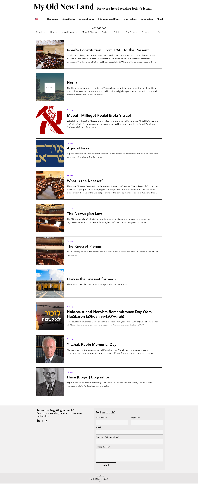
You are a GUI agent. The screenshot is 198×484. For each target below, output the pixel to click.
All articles (40, 32)
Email (99, 427)
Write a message (103, 446)
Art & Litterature (69, 32)
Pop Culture (131, 32)
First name (101, 417)
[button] (159, 32)
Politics (117, 32)
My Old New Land (65, 6)
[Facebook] (42, 420)
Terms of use (99, 476)
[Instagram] (46, 420)
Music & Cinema (89, 32)
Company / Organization (107, 437)
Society (105, 32)
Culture (145, 32)
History (53, 32)
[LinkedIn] (38, 420)
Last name (135, 417)
